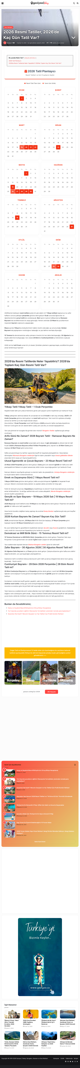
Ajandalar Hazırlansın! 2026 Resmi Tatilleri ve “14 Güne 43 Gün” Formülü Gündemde (44, 796)
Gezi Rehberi (15, 12)
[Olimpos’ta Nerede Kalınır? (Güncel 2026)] (68, 1035)
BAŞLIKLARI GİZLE (30, 58)
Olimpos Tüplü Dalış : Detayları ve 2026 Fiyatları (48, 1043)
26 (13, 191)
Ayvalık (46, 528)
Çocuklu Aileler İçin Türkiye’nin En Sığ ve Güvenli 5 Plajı (35, 814)
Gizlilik (62, 1058)
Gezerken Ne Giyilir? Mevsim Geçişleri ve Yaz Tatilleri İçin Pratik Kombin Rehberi (36, 614)
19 (22, 147)
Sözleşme (56, 1058)
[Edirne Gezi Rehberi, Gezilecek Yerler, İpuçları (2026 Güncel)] (31, 1035)
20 (26, 147)
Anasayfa (8, 12)
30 (31, 191)
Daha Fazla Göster (40, 841)
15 (17, 217)
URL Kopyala (51, 692)
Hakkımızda (69, 1058)
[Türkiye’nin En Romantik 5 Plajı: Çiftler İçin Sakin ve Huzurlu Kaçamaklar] (9, 807)
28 (22, 191)
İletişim (76, 1058)
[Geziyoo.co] (40, 3)
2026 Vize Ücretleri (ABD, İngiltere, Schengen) (29, 1022)
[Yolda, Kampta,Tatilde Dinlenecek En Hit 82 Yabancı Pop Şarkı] (12, 1035)
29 (26, 191)
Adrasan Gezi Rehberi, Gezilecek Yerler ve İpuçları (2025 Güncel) (67, 1022)
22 (35, 147)
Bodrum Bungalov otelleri (37, 545)
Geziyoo (9, 43)
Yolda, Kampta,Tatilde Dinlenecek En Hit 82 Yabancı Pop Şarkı (11, 1043)
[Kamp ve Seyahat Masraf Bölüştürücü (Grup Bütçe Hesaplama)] (9, 773)
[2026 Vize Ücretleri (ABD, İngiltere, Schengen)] (31, 1014)
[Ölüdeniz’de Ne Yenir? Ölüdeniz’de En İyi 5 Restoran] (49, 1014)
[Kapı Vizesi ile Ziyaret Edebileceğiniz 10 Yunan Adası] (9, 825)
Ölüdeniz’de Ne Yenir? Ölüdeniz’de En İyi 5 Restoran (48, 1022)
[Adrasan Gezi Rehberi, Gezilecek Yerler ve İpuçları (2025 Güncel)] (68, 1014)
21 (31, 147)
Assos (55, 528)
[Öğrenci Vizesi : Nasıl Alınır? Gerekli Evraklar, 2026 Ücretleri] (12, 1014)
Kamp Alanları (49, 511)
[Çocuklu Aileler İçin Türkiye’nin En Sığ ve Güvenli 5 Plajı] (9, 816)
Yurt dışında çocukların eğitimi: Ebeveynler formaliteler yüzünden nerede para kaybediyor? (39, 611)
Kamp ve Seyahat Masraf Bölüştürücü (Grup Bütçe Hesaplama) (29, 608)
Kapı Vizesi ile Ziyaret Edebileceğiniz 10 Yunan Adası (34, 822)
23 (58, 147)
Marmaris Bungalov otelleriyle (23, 455)
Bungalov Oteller (48, 431)
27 (17, 191)
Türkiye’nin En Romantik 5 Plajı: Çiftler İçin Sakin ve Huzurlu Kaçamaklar (40, 805)
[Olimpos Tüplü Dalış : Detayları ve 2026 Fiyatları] (49, 1035)
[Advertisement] (40, 630)
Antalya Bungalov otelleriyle (64, 472)
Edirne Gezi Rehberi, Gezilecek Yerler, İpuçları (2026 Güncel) (30, 1043)
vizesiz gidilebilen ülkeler (64, 455)
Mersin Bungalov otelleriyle (60, 491)
